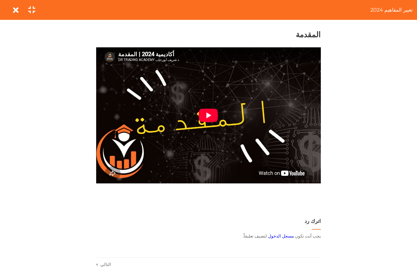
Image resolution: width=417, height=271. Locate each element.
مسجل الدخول (281, 236)
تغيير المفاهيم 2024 (391, 10)
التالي (105, 264)
